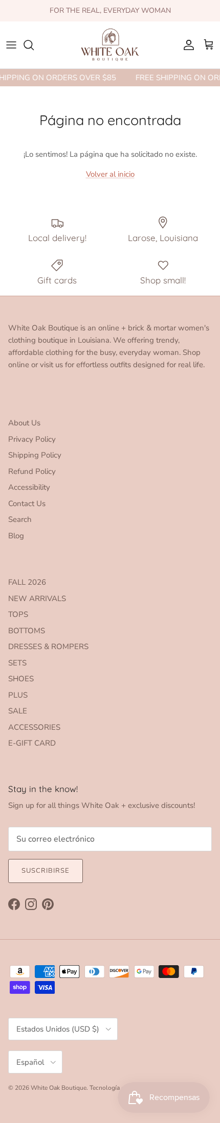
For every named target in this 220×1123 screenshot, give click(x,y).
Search (20, 519)
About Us (24, 423)
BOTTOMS (26, 631)
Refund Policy (32, 471)
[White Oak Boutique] (110, 45)
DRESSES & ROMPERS (48, 646)
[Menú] (11, 45)
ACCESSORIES (34, 727)
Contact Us (27, 503)
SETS (17, 663)
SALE (17, 711)
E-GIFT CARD (32, 743)
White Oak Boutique (58, 1088)
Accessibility (29, 487)
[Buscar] (34, 45)
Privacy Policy (32, 439)
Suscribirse (45, 870)
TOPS (18, 614)
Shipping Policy (34, 455)
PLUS (18, 695)
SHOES (21, 679)
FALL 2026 (27, 582)
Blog (16, 536)
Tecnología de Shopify (120, 1088)
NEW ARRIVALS (37, 598)
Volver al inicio (110, 174)
